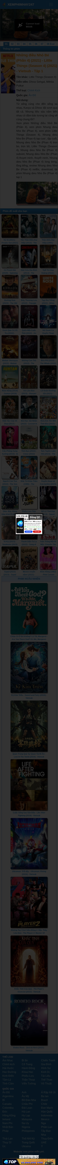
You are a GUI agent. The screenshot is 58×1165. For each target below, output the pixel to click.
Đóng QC (35, 517)
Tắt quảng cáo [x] (29, 1157)
